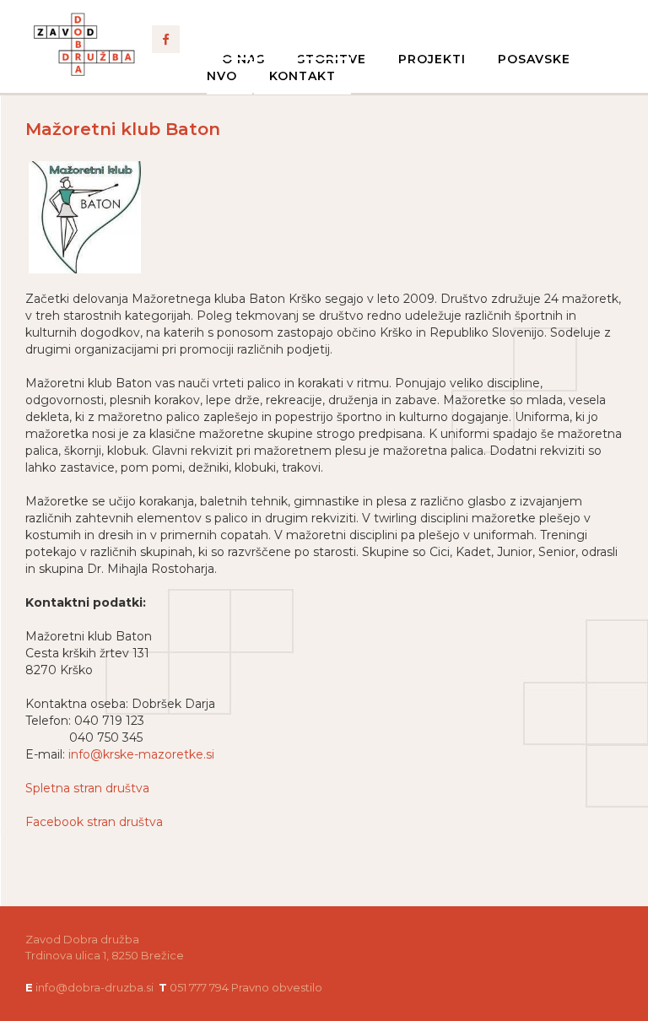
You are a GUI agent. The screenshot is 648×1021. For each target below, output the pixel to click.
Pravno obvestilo (276, 987)
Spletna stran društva (87, 788)
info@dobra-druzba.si (94, 987)
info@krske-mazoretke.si (141, 754)
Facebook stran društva (94, 821)
